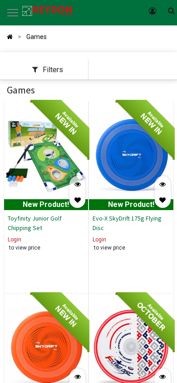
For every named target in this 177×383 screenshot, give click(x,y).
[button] (77, 200)
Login (14, 239)
